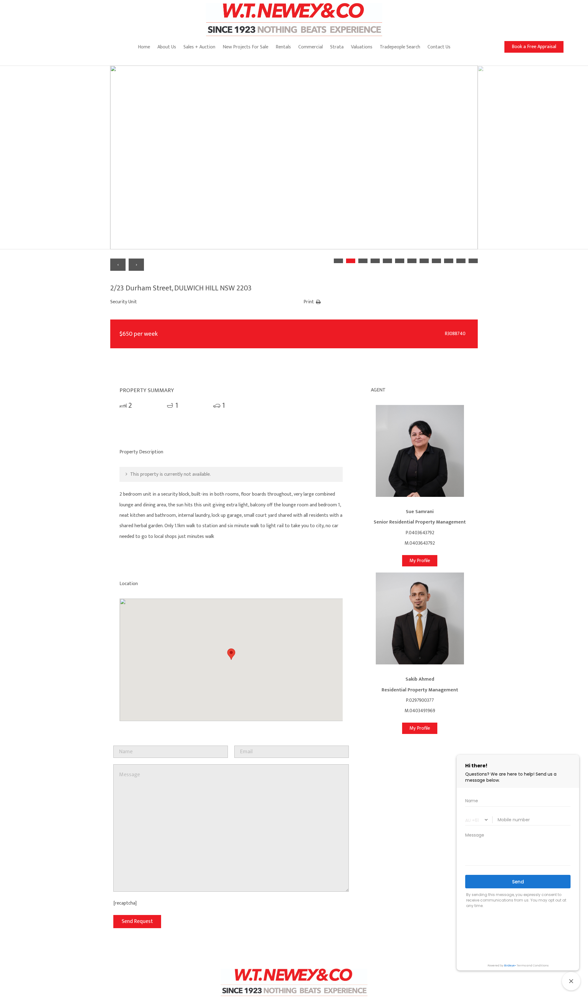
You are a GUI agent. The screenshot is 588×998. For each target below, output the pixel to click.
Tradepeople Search (400, 47)
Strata (337, 47)
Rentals (283, 47)
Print (308, 302)
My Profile (419, 561)
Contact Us (439, 47)
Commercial (310, 47)
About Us (166, 47)
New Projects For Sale (245, 47)
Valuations (361, 47)
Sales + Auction (199, 47)
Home (144, 47)
